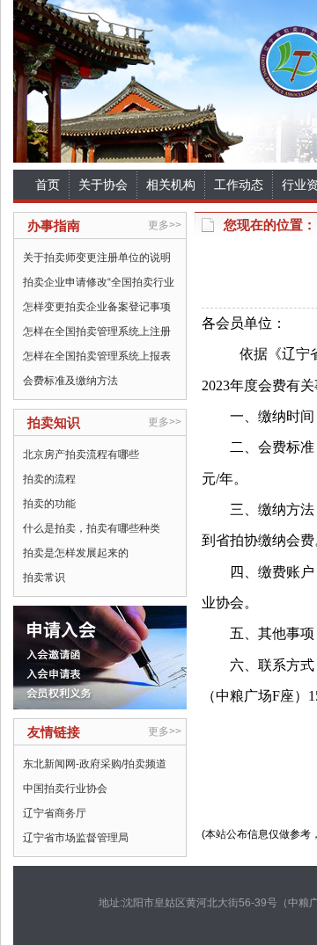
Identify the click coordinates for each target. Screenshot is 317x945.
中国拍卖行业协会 (65, 788)
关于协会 (103, 185)
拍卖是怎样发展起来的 (76, 553)
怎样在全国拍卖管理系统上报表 (97, 356)
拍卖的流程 (49, 479)
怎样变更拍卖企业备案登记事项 (97, 307)
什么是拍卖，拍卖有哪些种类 (91, 528)
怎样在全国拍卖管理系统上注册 (97, 331)
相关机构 (170, 185)
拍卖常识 (44, 577)
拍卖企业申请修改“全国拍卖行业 (98, 282)
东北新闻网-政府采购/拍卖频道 (94, 764)
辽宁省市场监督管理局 (76, 838)
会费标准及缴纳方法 (70, 380)
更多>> (164, 225)
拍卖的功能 (49, 504)
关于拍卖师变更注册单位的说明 (97, 257)
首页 (47, 185)
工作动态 (238, 185)
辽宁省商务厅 (54, 813)
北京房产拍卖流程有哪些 (81, 454)
